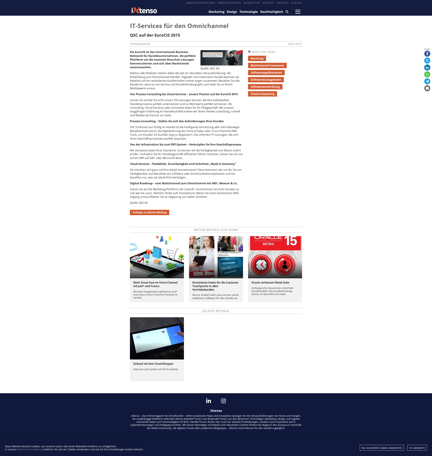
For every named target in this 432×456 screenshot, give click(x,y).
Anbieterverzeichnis (200, 2)
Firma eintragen (229, 2)
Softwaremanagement (266, 80)
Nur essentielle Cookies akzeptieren (382, 447)
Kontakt (268, 2)
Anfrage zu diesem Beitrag (150, 212)
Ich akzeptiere (417, 447)
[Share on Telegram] (427, 81)
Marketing (216, 12)
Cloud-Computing (262, 94)
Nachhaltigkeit (271, 12)
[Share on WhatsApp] (427, 74)
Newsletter (252, 2)
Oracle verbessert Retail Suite (270, 282)
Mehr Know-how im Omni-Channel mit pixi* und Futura (155, 284)
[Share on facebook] (427, 54)
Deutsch (283, 2)
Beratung (257, 58)
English (296, 2)
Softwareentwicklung (265, 87)
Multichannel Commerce (267, 65)
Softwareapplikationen (266, 72)
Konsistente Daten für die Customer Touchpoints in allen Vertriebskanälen (215, 286)
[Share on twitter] (427, 61)
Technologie (248, 12)
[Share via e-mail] (427, 88)
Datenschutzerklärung (30, 449)
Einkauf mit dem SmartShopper (153, 364)
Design (232, 12)
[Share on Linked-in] (427, 67)
